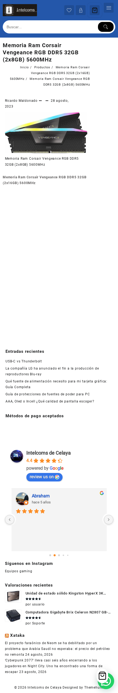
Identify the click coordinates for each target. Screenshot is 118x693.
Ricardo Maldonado (21, 101)
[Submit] (106, 27)
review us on (42, 476)
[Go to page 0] (50, 555)
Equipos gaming (18, 571)
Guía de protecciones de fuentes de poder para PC (47, 394)
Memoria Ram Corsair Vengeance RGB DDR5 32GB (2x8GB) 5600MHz (41, 52)
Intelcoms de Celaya (48, 453)
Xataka (17, 635)
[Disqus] (46, 264)
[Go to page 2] (59, 555)
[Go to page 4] (67, 555)
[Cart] (95, 10)
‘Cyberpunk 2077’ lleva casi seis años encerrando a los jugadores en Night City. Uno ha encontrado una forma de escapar (54, 666)
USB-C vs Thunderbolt (23, 361)
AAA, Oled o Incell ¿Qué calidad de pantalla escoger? (49, 401)
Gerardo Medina (47, 495)
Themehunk (94, 687)
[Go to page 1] (55, 555)
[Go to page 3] (63, 555)
